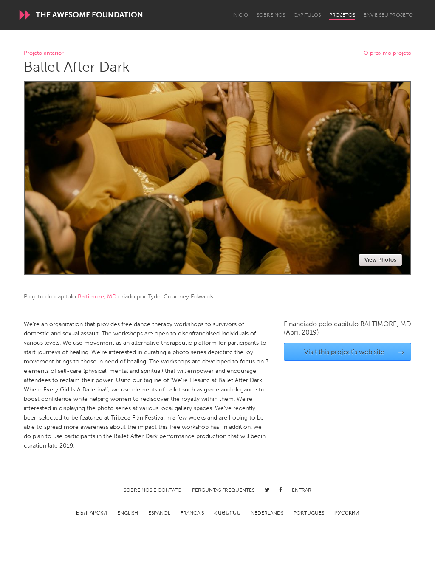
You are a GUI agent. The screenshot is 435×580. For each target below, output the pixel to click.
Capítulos (307, 15)
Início (240, 15)
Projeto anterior (44, 53)
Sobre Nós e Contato (153, 490)
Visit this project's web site (354, 352)
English (127, 513)
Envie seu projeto (388, 15)
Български (91, 513)
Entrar (301, 490)
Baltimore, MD (97, 296)
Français (192, 513)
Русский (346, 513)
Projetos (342, 15)
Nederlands (267, 513)
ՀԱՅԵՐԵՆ (227, 513)
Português (309, 513)
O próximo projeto (387, 53)
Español (159, 513)
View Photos (380, 259)
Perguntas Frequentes (223, 490)
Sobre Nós (271, 15)
